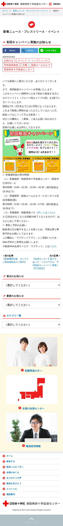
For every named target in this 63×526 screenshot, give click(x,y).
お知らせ (8, 60)
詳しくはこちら (46, 212)
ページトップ (31, 522)
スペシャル (12, 489)
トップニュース (39, 60)
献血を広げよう (14, 483)
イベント (22, 60)
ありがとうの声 (14, 478)
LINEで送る (50, 50)
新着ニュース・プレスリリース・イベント (30, 11)
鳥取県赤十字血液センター (18, 69)
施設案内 (11, 494)
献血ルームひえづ (40, 65)
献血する (11, 461)
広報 (24, 65)
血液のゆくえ (13, 472)
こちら (53, 246)
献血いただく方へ (15, 467)
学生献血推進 (11, 65)
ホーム (5, 11)
